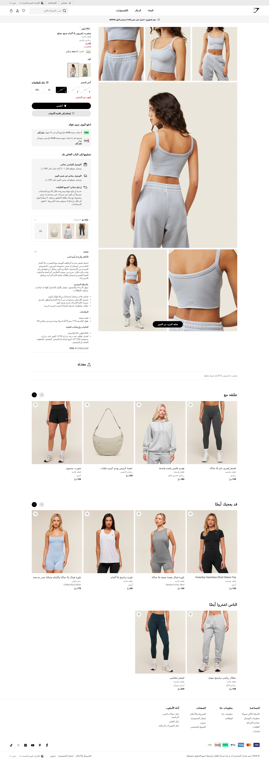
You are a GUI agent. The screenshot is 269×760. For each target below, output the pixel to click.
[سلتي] (11, 10)
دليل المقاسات (38, 82)
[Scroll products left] (41, 394)
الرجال (138, 10)
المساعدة (52, 3)
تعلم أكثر (40, 132)
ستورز (53, 756)
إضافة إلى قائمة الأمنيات (59, 113)
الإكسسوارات (122, 10)
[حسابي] (17, 10)
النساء (150, 10)
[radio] (85, 70)
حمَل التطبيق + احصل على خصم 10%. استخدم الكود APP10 (132, 19)
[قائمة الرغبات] (24, 10)
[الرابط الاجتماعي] (47, 745)
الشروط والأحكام (83, 756)
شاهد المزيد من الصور (168, 324)
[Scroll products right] (34, 394)
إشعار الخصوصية (65, 756)
